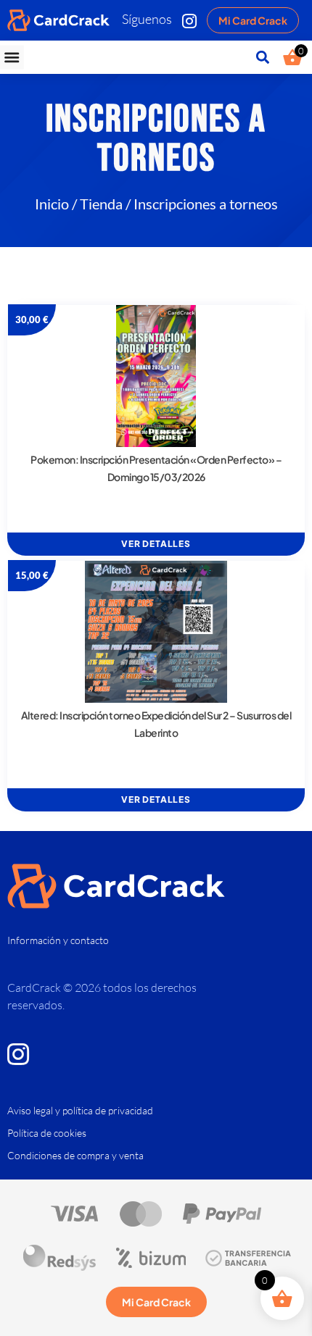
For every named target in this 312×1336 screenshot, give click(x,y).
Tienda (101, 203)
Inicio (52, 203)
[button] (12, 58)
